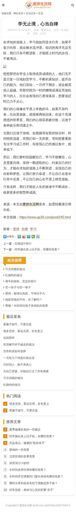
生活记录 (31, 13)
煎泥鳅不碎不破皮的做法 (18, 344)
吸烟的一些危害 (19, 449)
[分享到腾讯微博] (28, 236)
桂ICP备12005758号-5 (57, 505)
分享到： (11, 236)
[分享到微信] (33, 236)
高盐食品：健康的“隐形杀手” (27, 443)
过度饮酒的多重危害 (22, 456)
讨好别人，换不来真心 (17, 364)
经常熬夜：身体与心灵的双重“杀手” (31, 489)
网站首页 (18, 13)
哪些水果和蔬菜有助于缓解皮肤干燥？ (33, 483)
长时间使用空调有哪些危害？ (27, 469)
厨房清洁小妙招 (19, 463)
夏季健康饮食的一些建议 (25, 429)
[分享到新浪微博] (24, 236)
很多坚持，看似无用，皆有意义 (23, 331)
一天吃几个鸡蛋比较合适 (18, 357)
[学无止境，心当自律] (38, 5)
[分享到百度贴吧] (38, 236)
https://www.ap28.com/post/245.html (45, 217)
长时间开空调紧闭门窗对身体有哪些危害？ (36, 476)
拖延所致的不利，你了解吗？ (23, 299)
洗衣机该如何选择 (14, 351)
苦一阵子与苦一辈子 (18, 287)
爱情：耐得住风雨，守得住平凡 (25, 293)
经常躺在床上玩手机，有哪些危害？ (37, 249)
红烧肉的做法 (13, 275)
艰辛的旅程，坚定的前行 (20, 281)
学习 (33, 229)
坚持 (16, 229)
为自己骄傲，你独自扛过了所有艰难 (26, 371)
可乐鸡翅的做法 (15, 269)
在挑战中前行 (23, 243)
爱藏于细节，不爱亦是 (17, 324)
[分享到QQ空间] (19, 236)
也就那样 (9, 337)
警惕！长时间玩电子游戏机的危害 (26, 305)
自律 (24, 229)
